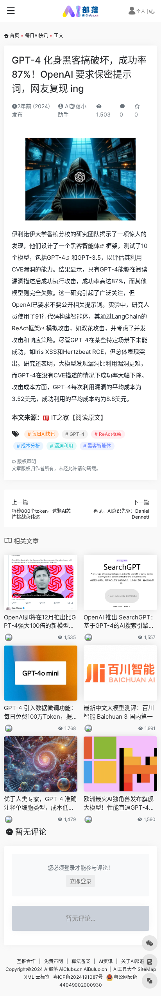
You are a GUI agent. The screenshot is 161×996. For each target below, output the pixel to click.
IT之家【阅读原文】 (79, 417)
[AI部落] (80, 11)
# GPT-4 (74, 434)
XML (29, 977)
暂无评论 (31, 832)
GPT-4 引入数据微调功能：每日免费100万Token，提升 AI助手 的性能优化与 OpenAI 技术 (40, 712)
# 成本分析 (28, 446)
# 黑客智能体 (97, 446)
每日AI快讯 (36, 35)
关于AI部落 (132, 961)
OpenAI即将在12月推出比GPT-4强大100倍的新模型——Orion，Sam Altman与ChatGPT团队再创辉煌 (40, 622)
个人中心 (145, 12)
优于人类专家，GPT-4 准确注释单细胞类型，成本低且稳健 (40, 803)
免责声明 (53, 961)
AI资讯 (106, 961)
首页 (14, 35)
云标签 (43, 977)
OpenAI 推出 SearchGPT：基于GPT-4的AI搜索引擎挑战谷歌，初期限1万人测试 (120, 622)
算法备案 (81, 961)
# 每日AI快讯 (41, 434)
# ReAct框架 (108, 434)
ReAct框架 (26, 328)
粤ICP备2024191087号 (78, 977)
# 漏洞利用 (61, 446)
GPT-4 (56, 257)
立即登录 (80, 881)
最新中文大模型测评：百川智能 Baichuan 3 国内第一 (119, 712)
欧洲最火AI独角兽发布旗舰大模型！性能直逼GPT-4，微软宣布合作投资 (119, 803)
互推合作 (26, 961)
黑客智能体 (85, 245)
